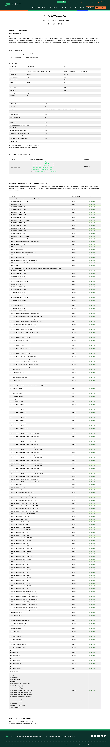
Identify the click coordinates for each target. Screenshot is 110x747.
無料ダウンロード (100, 8)
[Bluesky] (105, 736)
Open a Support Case (12, 744)
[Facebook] (95, 736)
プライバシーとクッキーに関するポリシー (91, 744)
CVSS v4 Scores (13, 100)
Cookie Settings (77, 744)
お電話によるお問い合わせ (68, 736)
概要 (40, 736)
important (32, 57)
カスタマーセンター (74, 2)
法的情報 (24, 736)
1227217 (23, 145)
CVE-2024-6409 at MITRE (16, 33)
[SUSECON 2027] (61, 2)
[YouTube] (92, 736)
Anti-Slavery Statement (32, 736)
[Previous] (51, 24)
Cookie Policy (103, 744)
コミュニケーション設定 (48, 736)
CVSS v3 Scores (13, 63)
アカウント (85, 2)
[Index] (56, 24)
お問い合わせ (90, 7)
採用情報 (19, 736)
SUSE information (17, 51)
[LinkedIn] (102, 736)
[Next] (60, 24)
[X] (98, 736)
